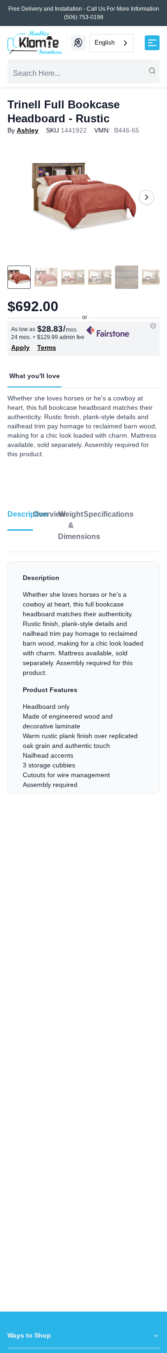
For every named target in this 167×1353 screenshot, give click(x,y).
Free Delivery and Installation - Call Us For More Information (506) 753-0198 (83, 13)
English (105, 42)
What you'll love (34, 376)
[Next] (146, 197)
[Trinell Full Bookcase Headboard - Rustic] (83, 197)
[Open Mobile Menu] (152, 42)
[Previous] (20, 197)
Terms (46, 347)
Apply (20, 347)
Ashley (28, 130)
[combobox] (112, 43)
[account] (77, 42)
